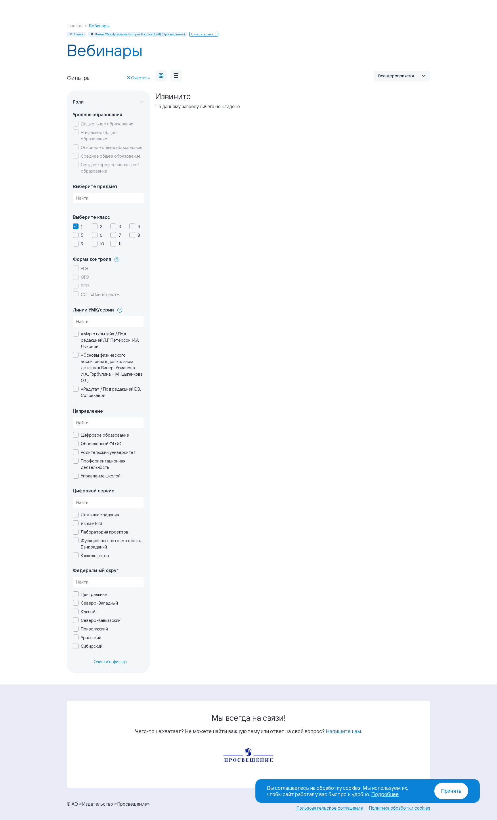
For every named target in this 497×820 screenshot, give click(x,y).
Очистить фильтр (110, 661)
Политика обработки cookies (399, 808)
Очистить (140, 77)
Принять (451, 790)
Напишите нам (343, 731)
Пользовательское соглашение (329, 808)
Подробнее (385, 794)
